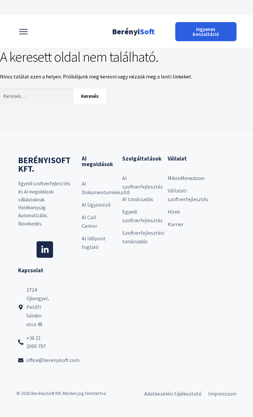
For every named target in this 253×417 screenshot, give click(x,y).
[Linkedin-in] (45, 249)
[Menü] (23, 31)
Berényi (133, 31)
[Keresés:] (37, 96)
